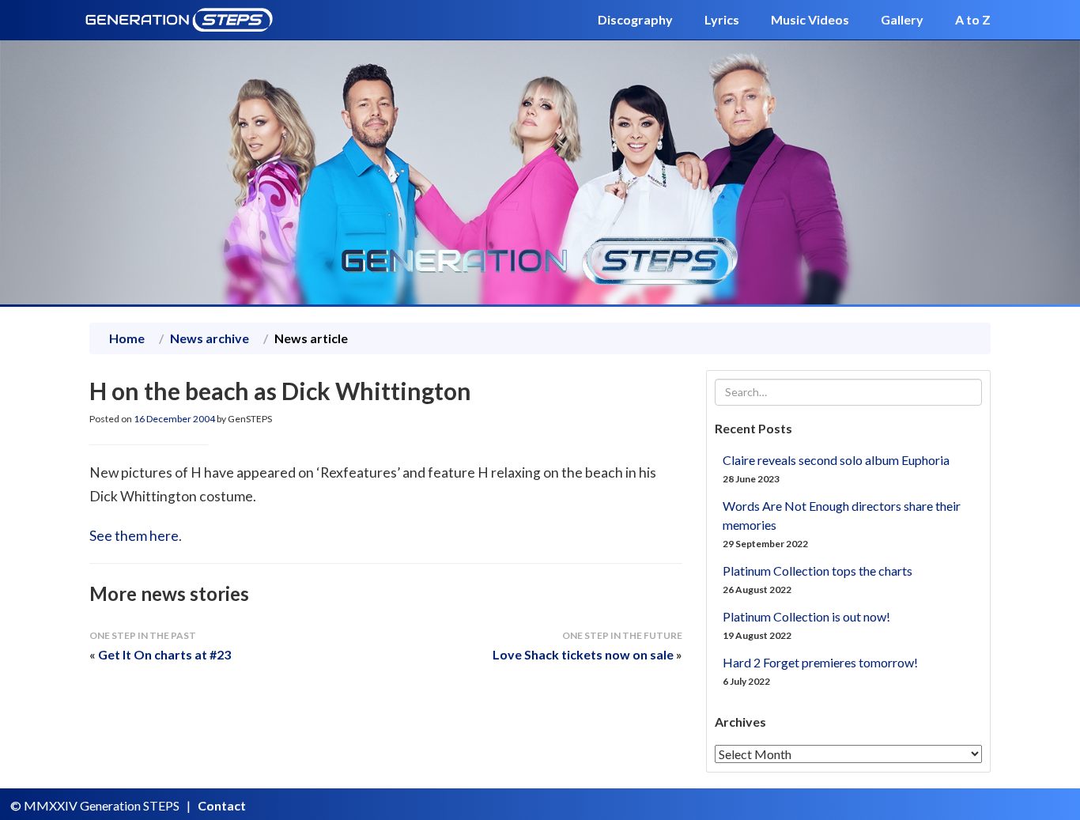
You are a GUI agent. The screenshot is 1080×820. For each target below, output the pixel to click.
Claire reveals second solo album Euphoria (836, 459)
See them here (134, 535)
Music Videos (810, 19)
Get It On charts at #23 (164, 654)
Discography (635, 19)
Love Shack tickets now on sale (583, 654)
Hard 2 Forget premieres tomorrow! (820, 662)
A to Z (973, 19)
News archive (209, 338)
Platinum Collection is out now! (806, 616)
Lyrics (721, 19)
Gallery (902, 19)
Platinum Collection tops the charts (817, 570)
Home (127, 338)
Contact (222, 805)
